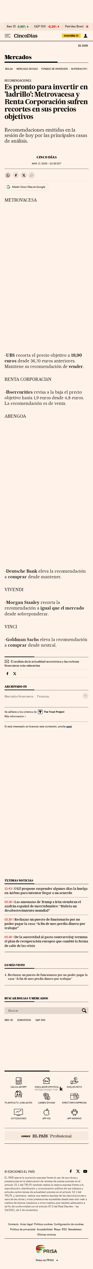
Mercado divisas (27, 68)
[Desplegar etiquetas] (85, 696)
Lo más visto (15, 965)
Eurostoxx (24, 1020)
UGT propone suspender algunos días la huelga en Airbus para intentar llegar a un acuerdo (46, 891)
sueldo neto (74, 1087)
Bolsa (9, 68)
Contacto (13, 1224)
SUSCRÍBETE (71, 35)
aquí (69, 726)
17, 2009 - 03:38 (46, 163)
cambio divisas (46, 1102)
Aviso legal (26, 1224)
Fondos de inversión (54, 68)
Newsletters (74, 1229)
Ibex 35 (11, 26)
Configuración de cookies (69, 1224)
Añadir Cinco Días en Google (28, 186)
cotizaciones (18, 1118)
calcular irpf (19, 1087)
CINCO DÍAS (47, 157)
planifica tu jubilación (18, 1102)
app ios (46, 1118)
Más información (14, 716)
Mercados (18, 57)
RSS (64, 1229)
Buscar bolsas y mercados (26, 998)
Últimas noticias (19, 880)
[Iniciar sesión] (85, 36)
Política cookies (43, 1224)
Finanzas (43, 696)
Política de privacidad (22, 1229)
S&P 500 (40, 26)
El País (82, 45)
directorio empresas (74, 1102)
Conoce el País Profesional (46, 1135)
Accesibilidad (45, 1229)
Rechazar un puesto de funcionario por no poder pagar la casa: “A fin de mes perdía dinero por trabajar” (45, 923)
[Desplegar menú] (8, 35)
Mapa (57, 1229)
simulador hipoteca (46, 1087)
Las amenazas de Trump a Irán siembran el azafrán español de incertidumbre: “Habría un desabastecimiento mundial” (43, 906)
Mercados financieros (19, 696)
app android (74, 1118)
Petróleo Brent (74, 26)
